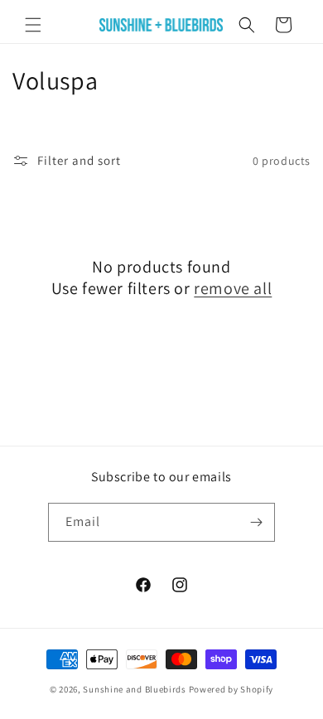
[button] (33, 25)
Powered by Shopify (231, 689)
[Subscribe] (256, 522)
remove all (233, 288)
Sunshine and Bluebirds (135, 689)
